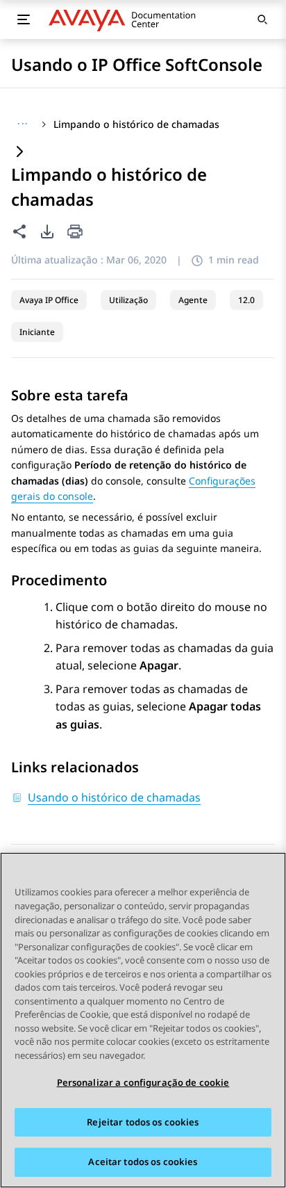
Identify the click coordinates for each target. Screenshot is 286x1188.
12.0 (246, 300)
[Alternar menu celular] (23, 19)
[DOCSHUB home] (126, 19)
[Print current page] (75, 232)
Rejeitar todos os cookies (143, 1122)
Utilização (128, 300)
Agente (193, 300)
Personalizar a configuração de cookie (143, 1082)
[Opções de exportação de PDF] (47, 231)
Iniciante (37, 332)
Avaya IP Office (48, 300)
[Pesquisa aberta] (262, 19)
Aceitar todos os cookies (142, 1161)
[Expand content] (19, 152)
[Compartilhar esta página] (19, 231)
